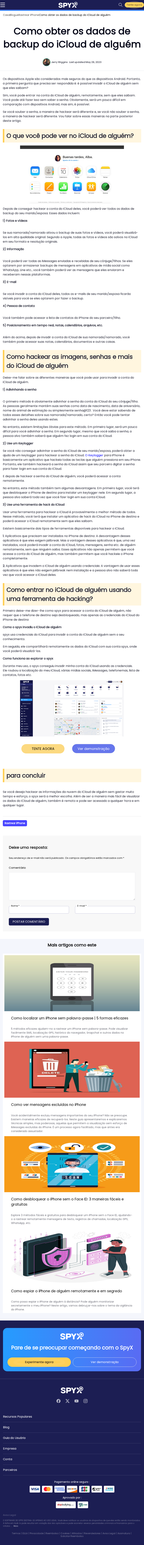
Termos (16, 1533)
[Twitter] (67, 1401)
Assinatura (124, 1533)
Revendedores (92, 1533)
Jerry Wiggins (59, 62)
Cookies (65, 1533)
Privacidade (37, 1533)
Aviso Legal (109, 1533)
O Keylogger (94, 455)
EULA (25, 1533)
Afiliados (77, 1533)
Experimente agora (39, 1362)
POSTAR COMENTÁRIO (29, 921)
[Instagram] (85, 1401)
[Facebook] (59, 1401)
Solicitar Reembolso (72, 1536)
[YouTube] (77, 1401)
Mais (16, 1526)
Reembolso (52, 1533)
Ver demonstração (105, 1362)
